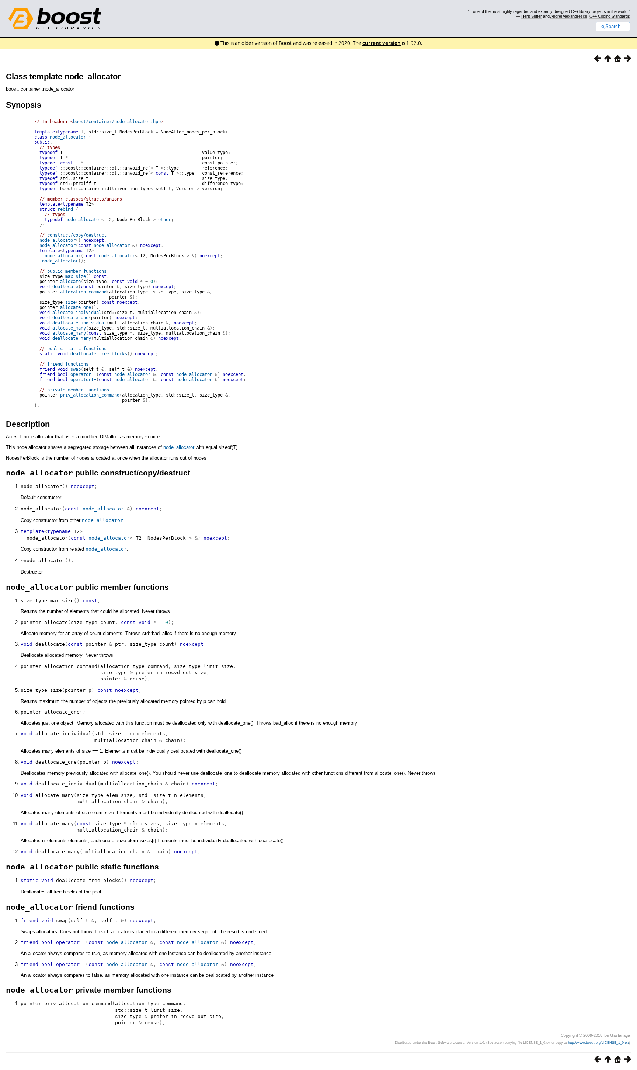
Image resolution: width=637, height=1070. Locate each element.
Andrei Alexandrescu (568, 16)
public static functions (77, 348)
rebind (65, 209)
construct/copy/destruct (77, 235)
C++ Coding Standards (609, 16)
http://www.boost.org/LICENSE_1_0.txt (598, 1043)
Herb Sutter (531, 16)
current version (381, 43)
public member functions (77, 271)
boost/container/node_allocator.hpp (117, 121)
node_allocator (68, 137)
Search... (615, 26)
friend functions (67, 364)
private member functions (78, 390)
